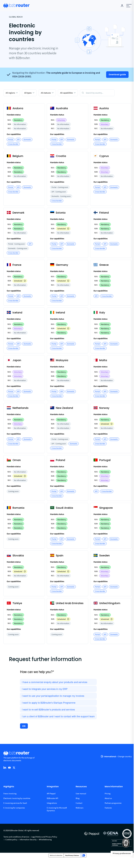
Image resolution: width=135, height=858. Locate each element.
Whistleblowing (45, 839)
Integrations (52, 803)
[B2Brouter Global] (16, 5)
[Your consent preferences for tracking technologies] (122, 853)
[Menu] (129, 5)
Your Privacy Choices (72, 855)
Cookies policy (11, 839)
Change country (125, 756)
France (17, 265)
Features (108, 807)
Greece (104, 265)
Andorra (18, 108)
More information (114, 787)
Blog (77, 798)
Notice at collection (56, 855)
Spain (59, 555)
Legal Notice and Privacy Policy (44, 836)
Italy (102, 312)
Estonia (61, 212)
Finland (104, 212)
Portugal (105, 460)
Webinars (79, 807)
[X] (14, 767)
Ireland (60, 312)
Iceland (17, 312)
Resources (81, 787)
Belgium (18, 156)
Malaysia (62, 360)
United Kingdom (109, 603)
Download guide (117, 74)
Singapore (106, 508)
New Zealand (64, 408)
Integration (53, 787)
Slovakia (18, 555)
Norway (104, 408)
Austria (104, 108)
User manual (81, 793)
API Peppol (51, 793)
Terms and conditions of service (16, 836)
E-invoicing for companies (14, 807)
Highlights (8, 787)
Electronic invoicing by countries (16, 798)
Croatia (61, 156)
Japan (17, 360)
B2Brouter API (52, 798)
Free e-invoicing (9, 793)
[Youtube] (9, 767)
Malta (103, 360)
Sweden (104, 555)
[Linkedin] (4, 767)
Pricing (107, 793)
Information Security (28, 839)
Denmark (18, 212)
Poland (60, 460)
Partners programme (113, 803)
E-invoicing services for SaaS (15, 803)
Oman (17, 460)
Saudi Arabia (64, 508)
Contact (79, 803)
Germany (62, 265)
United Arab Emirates (69, 603)
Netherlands (20, 408)
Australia (62, 108)
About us (108, 798)
